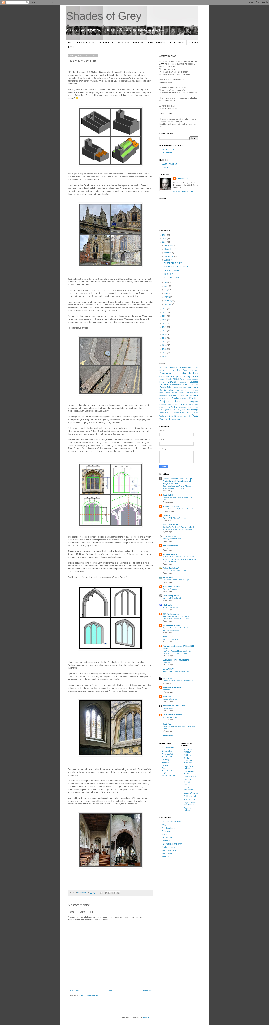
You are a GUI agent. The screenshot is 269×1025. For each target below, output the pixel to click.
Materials (189, 393)
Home (70, 42)
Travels (183, 412)
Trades (176, 412)
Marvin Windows (191, 793)
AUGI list (187, 755)
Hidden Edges (193, 390)
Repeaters (190, 404)
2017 (164, 331)
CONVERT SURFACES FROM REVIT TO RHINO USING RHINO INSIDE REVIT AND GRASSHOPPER (179, 559)
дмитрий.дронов (170, 545)
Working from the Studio (172, 539)
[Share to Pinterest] (118, 892)
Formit (176, 387)
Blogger (146, 1017)
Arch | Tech (168, 637)
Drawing (172, 381)
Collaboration (164, 377)
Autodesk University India (172, 598)
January (168, 304)
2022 (164, 312)
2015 (164, 338)
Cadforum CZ (167, 841)
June (166, 286)
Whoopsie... (167, 690)
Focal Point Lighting (188, 767)
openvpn (166, 548)
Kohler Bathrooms (188, 789)
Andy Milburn (182, 178)
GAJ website (167, 153)
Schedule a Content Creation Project (176, 580)
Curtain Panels (165, 379)
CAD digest (166, 759)
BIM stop (165, 834)
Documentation (192, 379)
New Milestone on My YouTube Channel (178, 509)
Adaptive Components (180, 367)
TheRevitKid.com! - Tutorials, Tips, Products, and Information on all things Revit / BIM (178, 481)
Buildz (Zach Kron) (171, 568)
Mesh (196, 393)
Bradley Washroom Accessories (189, 760)
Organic (162, 398)
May (166, 289)
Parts (168, 398)
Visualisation (170, 416)
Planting (175, 398)
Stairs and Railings (190, 410)
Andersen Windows (188, 751)
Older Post (147, 991)
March (167, 297)
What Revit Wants (170, 525)
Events (181, 384)
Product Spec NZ (169, 847)
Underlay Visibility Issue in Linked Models (178, 681)
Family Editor (166, 387)
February (168, 301)
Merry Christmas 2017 (171, 607)
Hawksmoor (172, 390)
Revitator (167, 696)
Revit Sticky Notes (171, 596)
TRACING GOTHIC (172, 270)
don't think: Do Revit (172, 587)
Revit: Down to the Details (174, 715)
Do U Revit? (168, 678)
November (169, 249)
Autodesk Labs (168, 748)
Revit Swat (167, 605)
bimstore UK (167, 837)
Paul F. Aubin (168, 577)
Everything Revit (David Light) (176, 660)
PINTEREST (167, 167)
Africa (196, 367)
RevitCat (166, 516)
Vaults (161, 416)
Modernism (163, 395)
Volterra (179, 416)
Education (194, 382)
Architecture (164, 370)
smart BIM (166, 857)
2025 (164, 238)
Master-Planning (178, 393)
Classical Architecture (178, 373)
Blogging (186, 370)
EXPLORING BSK (171, 278)
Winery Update (168, 708)
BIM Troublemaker (171, 614)
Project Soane (171, 401)
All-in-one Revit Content (172, 822)
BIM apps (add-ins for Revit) (168, 755)
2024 (164, 242)
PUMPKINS (138, 42)
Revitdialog (168, 735)
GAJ (189, 387)
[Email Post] (101, 893)
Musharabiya (173, 395)
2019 (164, 323)
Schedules (182, 407)
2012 (164, 349)
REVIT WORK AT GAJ (86, 42)
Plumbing (193, 398)
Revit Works (167, 853)
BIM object (166, 831)
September (169, 256)
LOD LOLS (168, 274)
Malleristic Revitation (172, 687)
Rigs (196, 404)
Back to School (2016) (171, 639)
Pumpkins (193, 401)
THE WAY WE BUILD (156, 42)
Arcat (164, 825)
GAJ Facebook (168, 149)
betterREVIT (168, 669)
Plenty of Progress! (170, 589)
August (167, 260)
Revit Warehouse (169, 850)
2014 (164, 342)
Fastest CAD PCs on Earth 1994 (175, 518)
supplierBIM (163, 412)
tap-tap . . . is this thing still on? (174, 571)
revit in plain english (171, 625)
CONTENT (72, 47)
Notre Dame (192, 395)
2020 (164, 320)
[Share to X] (112, 892)
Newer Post (73, 991)
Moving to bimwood (170, 699)
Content (194, 376)
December (169, 245)
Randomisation (165, 404)
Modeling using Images (171, 717)
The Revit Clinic (168, 776)
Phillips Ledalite (190, 796)
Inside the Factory (166, 764)
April (166, 293)
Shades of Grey (104, 16)
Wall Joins (187, 416)
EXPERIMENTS (106, 42)
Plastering (184, 398)
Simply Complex (170, 554)
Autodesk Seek (168, 828)
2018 (164, 327)
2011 (164, 352)
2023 (164, 309)
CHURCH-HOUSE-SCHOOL (176, 267)
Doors (161, 382)
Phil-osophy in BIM (171, 506)
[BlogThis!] (109, 892)
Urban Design (192, 412)
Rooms (162, 407)
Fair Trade (194, 384)
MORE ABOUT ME (169, 164)
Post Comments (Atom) (89, 995)
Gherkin (195, 387)
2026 (164, 235)
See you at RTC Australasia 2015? (176, 671)
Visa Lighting (189, 799)
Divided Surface (179, 379)
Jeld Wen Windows (188, 783)
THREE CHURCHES (173, 263)
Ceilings (195, 370)
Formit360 (166, 662)
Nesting (183, 395)
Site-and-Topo (193, 407)
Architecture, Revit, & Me (174, 706)
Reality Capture (178, 404)
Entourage (174, 384)
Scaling (174, 407)
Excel (187, 384)
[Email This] (106, 892)
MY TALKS (193, 42)
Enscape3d (164, 384)
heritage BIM (182, 390)
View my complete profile (183, 191)
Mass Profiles (165, 393)
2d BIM (163, 367)
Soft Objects (164, 410)
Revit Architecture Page (167, 770)
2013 (164, 345)
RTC (168, 407)
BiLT (172, 370)
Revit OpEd (168, 495)
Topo (171, 412)
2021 (164, 316)
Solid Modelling (175, 410)
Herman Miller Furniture (190, 778)
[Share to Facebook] (115, 892)
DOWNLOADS (123, 42)
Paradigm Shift (169, 536)
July (166, 282)
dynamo (183, 382)
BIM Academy (167, 751)
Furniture (182, 387)
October (168, 253)
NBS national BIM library (172, 844)
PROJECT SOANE (177, 42)
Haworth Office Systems (190, 772)
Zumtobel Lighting (188, 809)
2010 (164, 356)
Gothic (162, 390)
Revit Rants (168, 724)
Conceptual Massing (180, 376)
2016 (164, 334)
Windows (176, 419)
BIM (178, 370)
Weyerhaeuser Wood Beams (190, 804)
